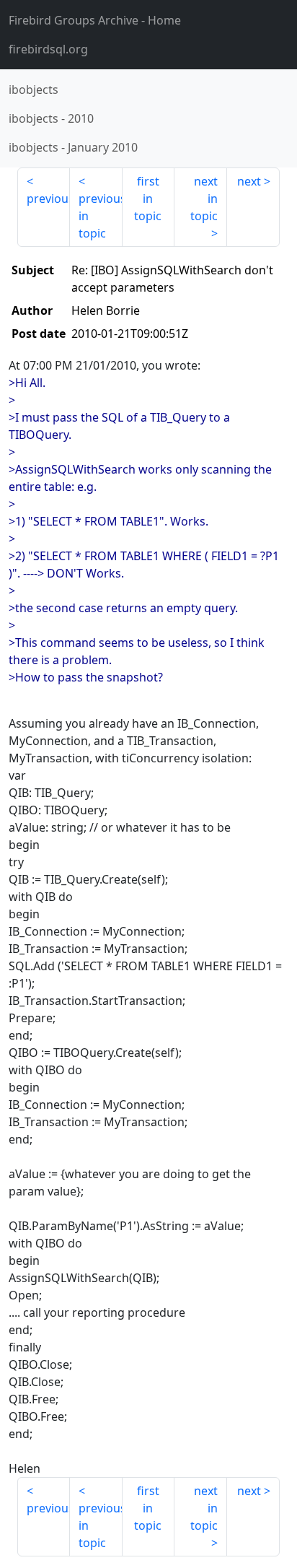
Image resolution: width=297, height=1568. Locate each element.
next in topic (204, 198)
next (249, 181)
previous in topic (101, 216)
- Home (95, 20)
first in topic (147, 198)
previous (48, 198)
